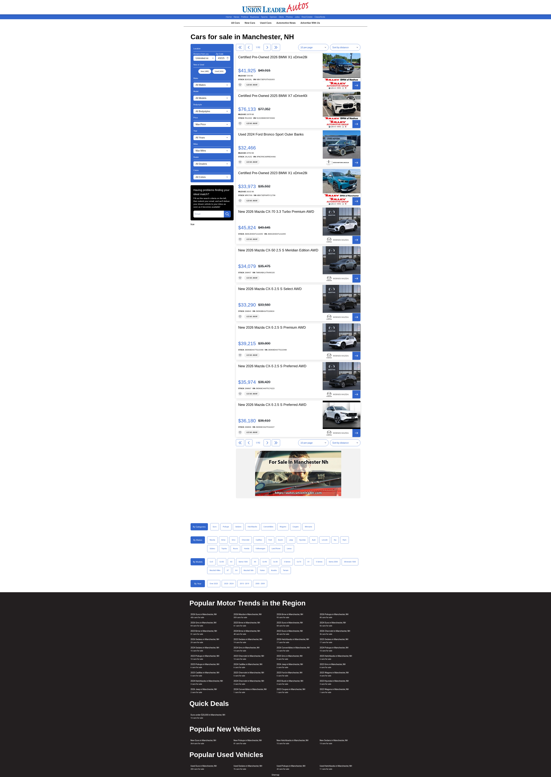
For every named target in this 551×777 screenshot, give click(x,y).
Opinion (273, 17)
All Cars (235, 22)
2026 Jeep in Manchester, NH (204, 690)
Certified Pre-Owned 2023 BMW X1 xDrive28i (272, 173)
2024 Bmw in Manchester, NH (247, 632)
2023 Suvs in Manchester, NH (290, 632)
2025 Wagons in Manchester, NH (334, 674)
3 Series (287, 562)
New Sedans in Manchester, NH (334, 742)
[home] (275, 7)
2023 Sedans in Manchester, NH (248, 640)
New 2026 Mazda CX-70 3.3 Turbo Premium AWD (276, 211)
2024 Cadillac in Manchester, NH (248, 665)
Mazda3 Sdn (249, 570)
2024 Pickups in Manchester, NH (334, 649)
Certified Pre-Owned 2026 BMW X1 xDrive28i (272, 57)
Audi (314, 540)
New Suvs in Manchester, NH (203, 742)
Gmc (233, 540)
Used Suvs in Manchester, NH (204, 767)
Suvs (215, 527)
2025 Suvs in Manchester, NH (290, 624)
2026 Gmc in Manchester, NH (203, 624)
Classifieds (320, 17)
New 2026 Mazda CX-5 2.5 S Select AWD (270, 289)
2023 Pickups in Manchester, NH (205, 657)
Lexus (289, 549)
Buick (280, 540)
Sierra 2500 (333, 562)
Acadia (274, 570)
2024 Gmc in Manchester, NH (246, 649)
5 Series (319, 562)
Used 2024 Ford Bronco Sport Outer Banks (271, 134)
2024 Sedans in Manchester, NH (205, 649)
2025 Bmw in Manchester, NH (247, 624)
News (236, 17)
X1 (308, 562)
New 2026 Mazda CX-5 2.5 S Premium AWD (272, 327)
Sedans (238, 527)
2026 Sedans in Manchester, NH (205, 640)
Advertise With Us (310, 22)
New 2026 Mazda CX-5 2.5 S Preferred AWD (272, 366)
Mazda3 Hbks (215, 570)
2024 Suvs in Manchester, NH (333, 624)
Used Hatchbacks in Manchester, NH (336, 767)
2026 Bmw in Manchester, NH (290, 615)
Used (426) (219, 71)
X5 (255, 562)
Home (229, 17)
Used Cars (265, 22)
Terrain (285, 570)
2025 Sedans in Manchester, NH (334, 640)
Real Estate (307, 17)
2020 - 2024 (228, 584)
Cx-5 (211, 562)
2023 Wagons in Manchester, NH (334, 690)
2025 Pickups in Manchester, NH (205, 665)
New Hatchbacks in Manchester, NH (292, 742)
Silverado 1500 (350, 562)
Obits (281, 17)
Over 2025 (214, 584)
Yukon (262, 570)
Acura (235, 549)
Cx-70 (299, 562)
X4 (236, 570)
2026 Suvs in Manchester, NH (204, 615)
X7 (228, 570)
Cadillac (259, 540)
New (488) (205, 71)
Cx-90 (264, 562)
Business (255, 17)
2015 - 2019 (244, 584)
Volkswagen (260, 549)
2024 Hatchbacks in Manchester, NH (207, 682)
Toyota (224, 549)
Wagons (283, 527)
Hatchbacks (252, 527)
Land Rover (276, 549)
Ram (344, 540)
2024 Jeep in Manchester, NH (290, 665)
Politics (244, 17)
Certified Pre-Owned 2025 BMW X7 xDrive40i (272, 95)
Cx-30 (275, 562)
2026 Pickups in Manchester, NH (334, 615)
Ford (270, 540)
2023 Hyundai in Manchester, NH (334, 682)
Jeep (291, 540)
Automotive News (286, 22)
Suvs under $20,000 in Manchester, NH (208, 716)
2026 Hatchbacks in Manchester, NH (293, 640)
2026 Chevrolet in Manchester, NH (335, 632)
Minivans (308, 527)
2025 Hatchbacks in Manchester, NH (336, 657)
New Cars (250, 22)
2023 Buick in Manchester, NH (290, 682)
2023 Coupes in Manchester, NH (291, 690)
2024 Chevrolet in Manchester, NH (249, 682)
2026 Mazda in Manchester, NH (248, 615)
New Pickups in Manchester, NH (248, 742)
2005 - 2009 (260, 584)
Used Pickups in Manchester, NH (291, 767)
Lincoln (325, 540)
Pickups (226, 527)
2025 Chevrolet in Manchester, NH (249, 674)
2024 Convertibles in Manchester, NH (250, 690)
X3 (231, 562)
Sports (264, 17)
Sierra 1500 (243, 562)
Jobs (297, 17)
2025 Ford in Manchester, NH (289, 674)
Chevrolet (245, 540)
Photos (289, 17)
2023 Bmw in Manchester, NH (204, 632)
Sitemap (275, 775)
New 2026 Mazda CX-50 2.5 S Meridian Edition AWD (278, 250)
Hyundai (302, 540)
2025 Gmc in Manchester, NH (289, 657)
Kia (335, 540)
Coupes (296, 527)
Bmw (223, 540)
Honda (246, 549)
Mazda (212, 540)
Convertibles (268, 527)
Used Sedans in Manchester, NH (248, 767)
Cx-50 (221, 562)
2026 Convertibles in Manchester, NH (293, 649)
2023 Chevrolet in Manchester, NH (249, 657)
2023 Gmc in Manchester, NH (333, 665)
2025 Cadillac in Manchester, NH (205, 674)
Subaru (212, 549)
